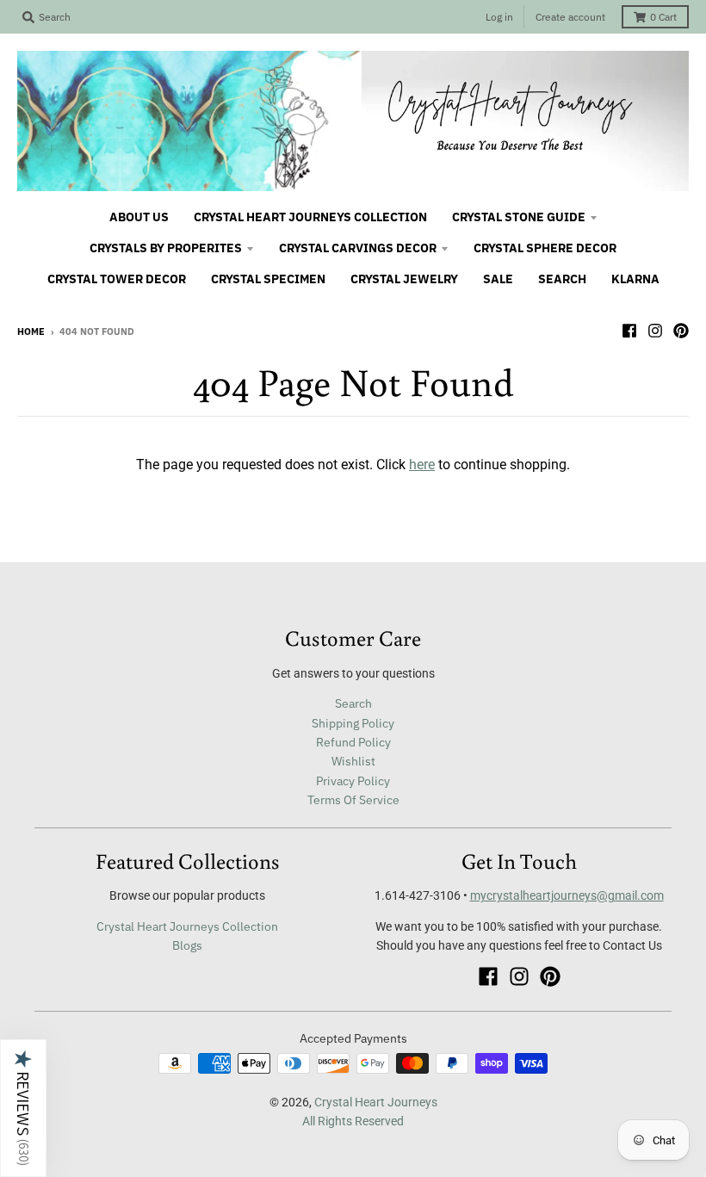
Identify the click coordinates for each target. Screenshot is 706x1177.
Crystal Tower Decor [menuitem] (116, 279)
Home (31, 331)
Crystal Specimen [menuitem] (268, 279)
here (422, 464)
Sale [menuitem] (498, 279)
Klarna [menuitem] (635, 279)
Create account (570, 16)
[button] (23, 1108)
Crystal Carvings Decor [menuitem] (358, 248)
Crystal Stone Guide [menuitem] (518, 217)
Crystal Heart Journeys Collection (187, 926)
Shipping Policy (353, 723)
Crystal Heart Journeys (375, 1102)
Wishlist (353, 761)
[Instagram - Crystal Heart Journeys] (655, 330)
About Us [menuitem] (139, 217)
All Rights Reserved (353, 1121)
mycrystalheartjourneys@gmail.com (567, 895)
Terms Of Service (353, 800)
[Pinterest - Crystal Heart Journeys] (681, 330)
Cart (663, 16)
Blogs (187, 945)
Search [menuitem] (562, 279)
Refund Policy (353, 742)
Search (353, 703)
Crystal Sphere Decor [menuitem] (545, 248)
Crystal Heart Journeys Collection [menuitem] (310, 217)
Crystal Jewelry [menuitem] (404, 279)
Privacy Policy (353, 781)
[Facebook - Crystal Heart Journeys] (629, 330)
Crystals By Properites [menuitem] (166, 248)
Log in (499, 16)
